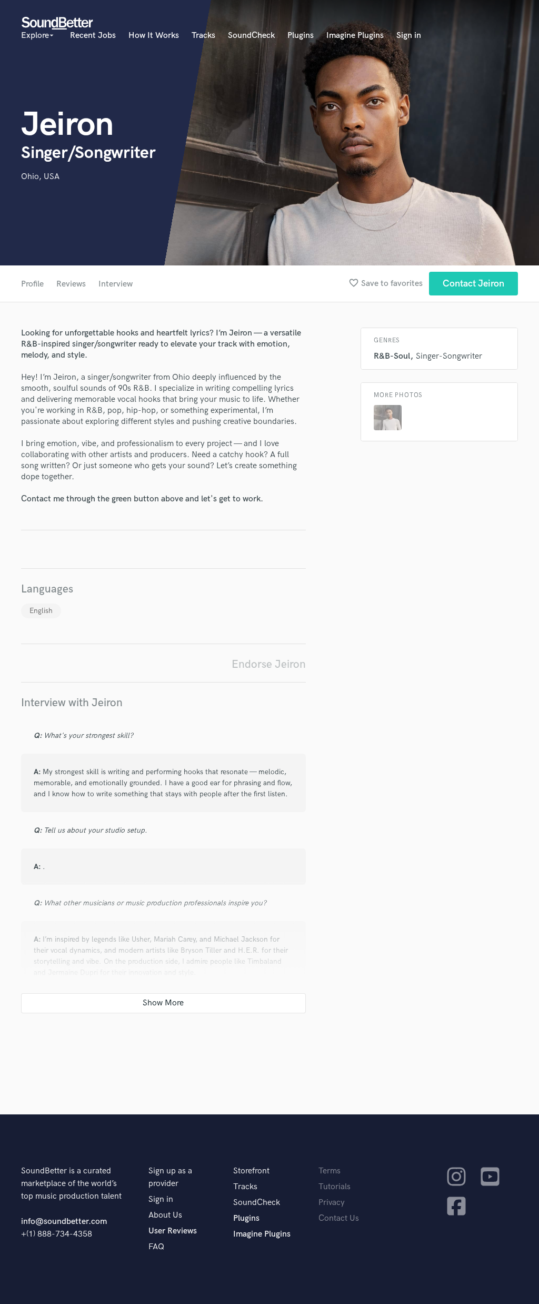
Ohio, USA (40, 177)
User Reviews (172, 1231)
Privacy (331, 1203)
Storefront (251, 1171)
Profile (32, 284)
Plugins (300, 36)
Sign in (408, 36)
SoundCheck (251, 36)
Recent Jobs (93, 36)
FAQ (156, 1247)
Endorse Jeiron (269, 664)
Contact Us (338, 1218)
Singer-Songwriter (449, 356)
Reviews (71, 284)
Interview (115, 284)
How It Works (153, 36)
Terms (329, 1171)
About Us (165, 1215)
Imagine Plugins (355, 36)
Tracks (203, 36)
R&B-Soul (392, 356)
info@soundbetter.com (64, 1222)
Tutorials (334, 1187)
